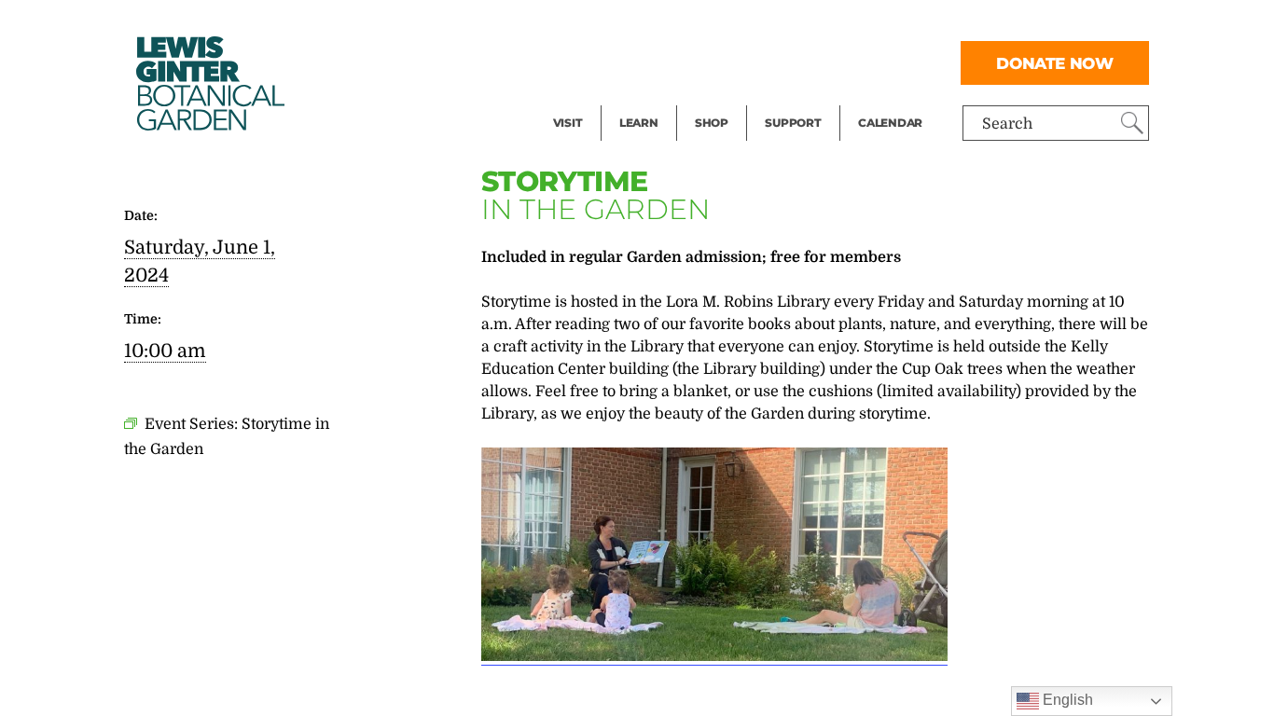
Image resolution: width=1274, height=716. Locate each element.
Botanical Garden (209, 83)
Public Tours (663, 24)
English (1066, 700)
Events (577, 61)
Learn (638, 123)
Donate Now (1055, 63)
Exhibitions (593, 98)
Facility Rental (604, 24)
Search (1007, 124)
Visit (568, 123)
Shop (711, 123)
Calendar (890, 123)
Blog (634, 98)
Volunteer (798, 98)
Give (780, 61)
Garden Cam (663, 61)
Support (793, 123)
